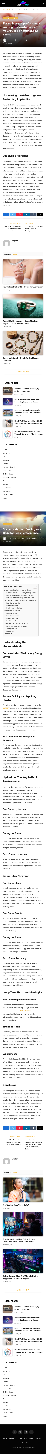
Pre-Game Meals (12, 613)
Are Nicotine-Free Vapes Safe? (16, 1205)
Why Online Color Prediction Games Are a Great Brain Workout (13, 1142)
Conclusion (8, 634)
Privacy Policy (35, 1439)
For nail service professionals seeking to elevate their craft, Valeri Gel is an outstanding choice (33, 1144)
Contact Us (23, 1442)
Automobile (6, 453)
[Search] (43, 3)
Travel (5, 498)
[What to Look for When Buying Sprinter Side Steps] (8, 391)
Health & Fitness (8, 474)
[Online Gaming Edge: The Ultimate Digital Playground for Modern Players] (23, 1261)
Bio (4, 457)
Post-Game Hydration (14, 608)
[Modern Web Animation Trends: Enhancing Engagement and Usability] (8, 401)
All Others (6, 450)
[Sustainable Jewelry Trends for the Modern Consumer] (23, 343)
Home (5, 1439)
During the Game (12, 605)
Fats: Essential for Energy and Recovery (20, 598)
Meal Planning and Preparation (16, 626)
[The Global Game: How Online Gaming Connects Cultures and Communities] (23, 1224)
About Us (12, 1439)
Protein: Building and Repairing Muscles (19, 595)
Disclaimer (23, 1439)
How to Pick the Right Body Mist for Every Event (23, 287)
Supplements (10, 631)
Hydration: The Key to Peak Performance (20, 600)
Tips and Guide (8, 495)
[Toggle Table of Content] (34, 587)
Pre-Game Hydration (13, 603)
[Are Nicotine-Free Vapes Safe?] (23, 1189)
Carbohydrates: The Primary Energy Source (21, 593)
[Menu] (3, 3)
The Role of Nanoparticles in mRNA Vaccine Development (34, 228)
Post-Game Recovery (13, 621)
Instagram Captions (9, 477)
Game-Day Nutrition (12, 611)
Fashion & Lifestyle (10, 18)
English (12, 40)
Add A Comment (23, 372)
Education (6, 464)
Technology (7, 491)
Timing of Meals (11, 629)
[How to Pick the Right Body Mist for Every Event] (23, 271)
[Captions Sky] (23, 3)
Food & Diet (7, 470)
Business (6, 460)
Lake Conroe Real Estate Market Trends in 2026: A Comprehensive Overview (28, 412)
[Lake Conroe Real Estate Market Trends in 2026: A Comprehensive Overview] (8, 412)
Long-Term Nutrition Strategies (16, 623)
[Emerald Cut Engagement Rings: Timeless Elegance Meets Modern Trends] (23, 306)
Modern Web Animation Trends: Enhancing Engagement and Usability (27, 401)
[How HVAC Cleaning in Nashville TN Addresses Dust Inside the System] (8, 423)
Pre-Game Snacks (12, 616)
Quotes (5, 484)
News (4, 481)
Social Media (7, 488)
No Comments (32, 40)
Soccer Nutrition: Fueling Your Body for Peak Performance (12, 228)
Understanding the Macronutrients (17, 590)
